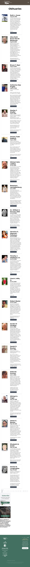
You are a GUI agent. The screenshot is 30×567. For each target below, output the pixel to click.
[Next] (27, 491)
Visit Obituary (13, 32)
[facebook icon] (5, 545)
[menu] (28, 2)
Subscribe (5, 502)
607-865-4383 (5, 556)
